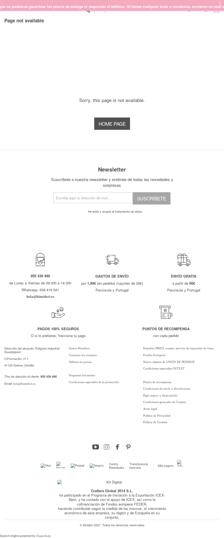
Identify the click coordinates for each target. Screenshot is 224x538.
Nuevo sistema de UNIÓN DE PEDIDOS (168, 361)
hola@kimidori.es (24, 383)
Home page (112, 123)
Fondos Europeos (154, 355)
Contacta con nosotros (83, 355)
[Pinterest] (128, 447)
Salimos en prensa (80, 361)
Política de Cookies (155, 422)
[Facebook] (117, 447)
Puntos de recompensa (157, 382)
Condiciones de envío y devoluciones (166, 388)
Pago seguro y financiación (160, 395)
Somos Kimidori (79, 348)
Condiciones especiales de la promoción (94, 382)
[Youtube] (95, 447)
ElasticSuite (43, 535)
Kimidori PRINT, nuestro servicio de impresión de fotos (178, 348)
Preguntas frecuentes (82, 375)
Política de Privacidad (156, 415)
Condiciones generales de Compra (164, 402)
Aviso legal (150, 408)
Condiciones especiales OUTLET (164, 368)
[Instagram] (106, 447)
